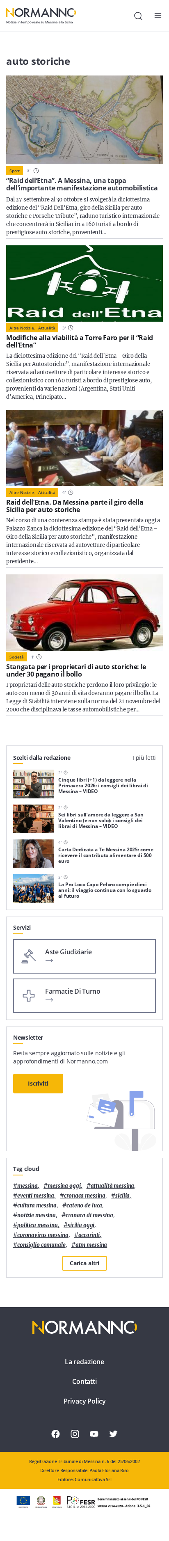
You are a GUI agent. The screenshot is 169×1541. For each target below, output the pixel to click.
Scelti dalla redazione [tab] (42, 757)
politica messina (37, 1225)
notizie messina (36, 1215)
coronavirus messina (43, 1235)
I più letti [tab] (144, 757)
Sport (14, 171)
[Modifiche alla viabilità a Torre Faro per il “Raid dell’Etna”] (84, 283)
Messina (27, 1185)
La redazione (84, 1361)
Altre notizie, (22, 328)
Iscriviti (38, 1083)
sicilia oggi (81, 1225)
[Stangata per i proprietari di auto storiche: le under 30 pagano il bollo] (84, 612)
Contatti (84, 1381)
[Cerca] (138, 16)
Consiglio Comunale (41, 1244)
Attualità (46, 328)
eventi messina (35, 1195)
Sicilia (122, 1195)
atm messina (91, 1244)
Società (16, 657)
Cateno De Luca (84, 1205)
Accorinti (89, 1235)
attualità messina (113, 1185)
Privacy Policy (85, 1401)
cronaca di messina (89, 1215)
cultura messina (37, 1205)
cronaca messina (84, 1195)
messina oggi (64, 1185)
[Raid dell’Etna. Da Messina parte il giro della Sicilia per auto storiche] (84, 448)
